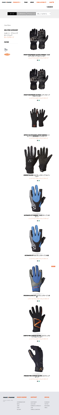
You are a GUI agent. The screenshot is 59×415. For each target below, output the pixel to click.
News (32, 2)
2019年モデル (22, 14)
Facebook (46, 402)
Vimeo (45, 407)
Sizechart (33, 404)
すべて (12, 14)
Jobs (18, 405)
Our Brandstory (21, 402)
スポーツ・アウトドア (11, 33)
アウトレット (31, 14)
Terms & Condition (35, 409)
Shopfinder (33, 402)
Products (16, 2)
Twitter (46, 404)
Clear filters (7, 25)
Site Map (19, 409)
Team (26, 2)
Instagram (46, 405)
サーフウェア (8, 35)
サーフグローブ (9, 37)
